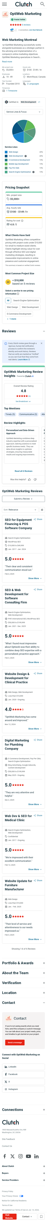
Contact (25, 1216)
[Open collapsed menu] (4, 4)
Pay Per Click (14, 168)
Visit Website (9, 1216)
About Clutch (8, 1166)
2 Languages (33, 84)
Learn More (23, 359)
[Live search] (42, 4)
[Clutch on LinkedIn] (36, 1156)
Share (39, 519)
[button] (20, 510)
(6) (29, 396)
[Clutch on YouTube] (28, 1156)
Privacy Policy (7, 1191)
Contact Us (7, 1146)
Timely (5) (10, 414)
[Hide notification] (41, 343)
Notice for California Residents (14, 1201)
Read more (7, 61)
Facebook (12, 1074)
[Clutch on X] (12, 1156)
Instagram (13, 1089)
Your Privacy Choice (10, 1196)
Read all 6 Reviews (23, 471)
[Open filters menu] (42, 510)
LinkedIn (12, 1067)
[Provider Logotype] (5, 14)
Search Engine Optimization (20, 172)
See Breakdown (22, 401)
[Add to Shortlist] (41, 1216)
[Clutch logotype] (23, 4)
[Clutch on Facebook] (4, 1156)
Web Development (16, 156)
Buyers (5, 1173)
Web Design (13, 152)
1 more (13, 319)
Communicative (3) (28, 414)
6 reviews (26, 25)
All (8, 300)
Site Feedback (8, 1139)
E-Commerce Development (19, 160)
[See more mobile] (35, 578)
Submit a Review (22, 499)
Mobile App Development (19, 164)
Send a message (15, 1042)
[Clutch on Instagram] (20, 1156)
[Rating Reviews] (15, 24)
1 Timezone (11, 90)
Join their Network (35, 30)
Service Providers (10, 1180)
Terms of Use (7, 1205)
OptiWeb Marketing (25, 14)
